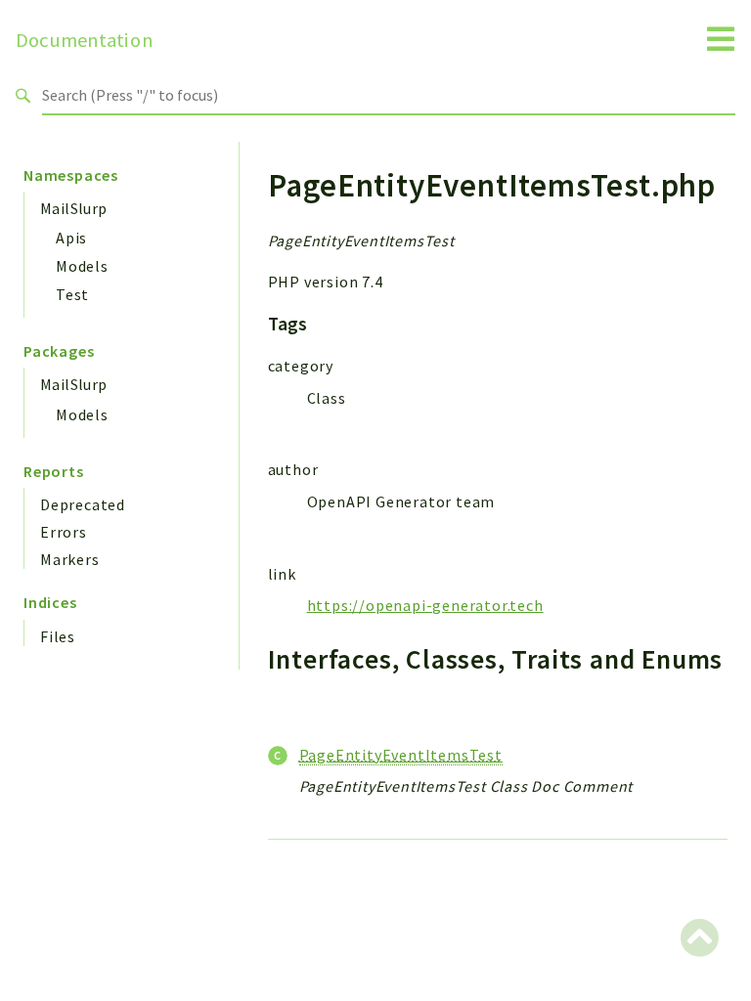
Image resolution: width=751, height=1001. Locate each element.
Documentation (85, 40)
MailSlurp (74, 208)
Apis (71, 237)
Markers (70, 559)
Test (72, 294)
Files (57, 636)
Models (82, 266)
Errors (63, 532)
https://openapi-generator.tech (425, 605)
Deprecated (82, 504)
